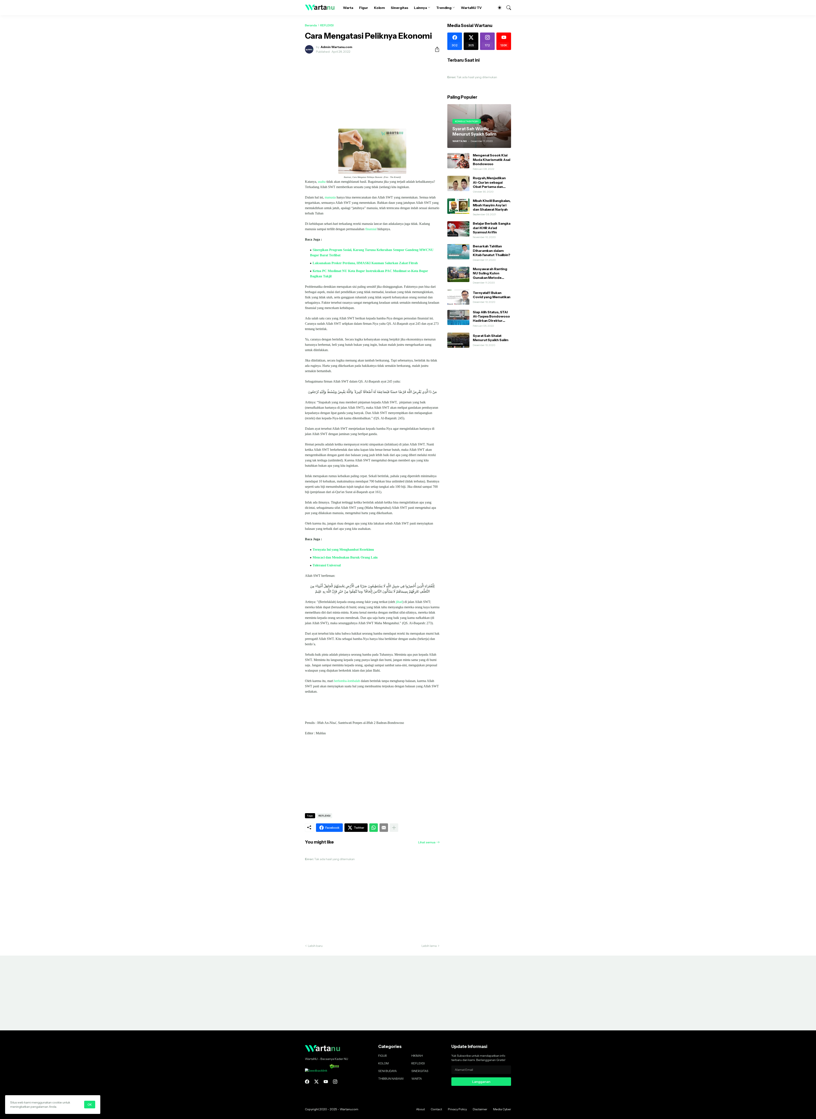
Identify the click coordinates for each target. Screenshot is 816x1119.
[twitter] (316, 1081)
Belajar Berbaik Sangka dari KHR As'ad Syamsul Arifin (491, 227)
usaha (322, 181)
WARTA (416, 1079)
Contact (436, 1109)
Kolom (379, 8)
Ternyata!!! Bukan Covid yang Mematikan (491, 295)
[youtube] (326, 1081)
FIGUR (382, 1056)
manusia (330, 197)
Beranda (311, 25)
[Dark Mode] (497, 7)
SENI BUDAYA (387, 1071)
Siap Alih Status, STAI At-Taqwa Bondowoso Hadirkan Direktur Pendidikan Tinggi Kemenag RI (491, 316)
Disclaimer (480, 1109)
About (420, 1109)
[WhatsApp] (373, 827)
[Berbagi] (435, 49)
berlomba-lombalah (347, 681)
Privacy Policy (457, 1109)
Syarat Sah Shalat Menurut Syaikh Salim (490, 337)
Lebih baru (315, 946)
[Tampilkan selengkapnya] (394, 827)
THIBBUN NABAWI (391, 1079)
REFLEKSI (327, 25)
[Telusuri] (507, 7)
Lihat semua (426, 842)
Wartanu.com (349, 1109)
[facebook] (307, 1081)
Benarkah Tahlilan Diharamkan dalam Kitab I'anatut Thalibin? (491, 250)
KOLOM (383, 1063)
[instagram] (335, 1081)
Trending (444, 8)
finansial (371, 229)
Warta (348, 8)
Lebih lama (429, 946)
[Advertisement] (372, 88)
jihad (399, 602)
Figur (363, 8)
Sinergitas (399, 8)
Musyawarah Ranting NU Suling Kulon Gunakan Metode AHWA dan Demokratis (492, 273)
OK (90, 1104)
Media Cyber (502, 1109)
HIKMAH (417, 1056)
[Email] (384, 827)
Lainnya (420, 8)
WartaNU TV (471, 8)
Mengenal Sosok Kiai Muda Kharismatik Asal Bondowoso (491, 159)
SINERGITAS (419, 1071)
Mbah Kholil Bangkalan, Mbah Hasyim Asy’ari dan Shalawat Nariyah (491, 205)
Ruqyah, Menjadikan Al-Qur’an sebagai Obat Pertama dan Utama (489, 182)
